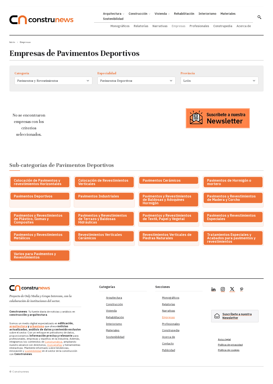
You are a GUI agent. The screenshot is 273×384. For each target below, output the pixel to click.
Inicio (12, 42)
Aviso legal (224, 339)
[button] (259, 17)
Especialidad (106, 73)
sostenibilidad (33, 350)
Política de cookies (229, 350)
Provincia (188, 73)
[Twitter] (232, 290)
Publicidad (168, 350)
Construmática (53, 341)
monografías (54, 344)
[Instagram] (223, 290)
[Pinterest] (241, 290)
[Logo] (51, 288)
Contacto (168, 343)
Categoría (22, 73)
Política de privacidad (230, 344)
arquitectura (18, 326)
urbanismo (37, 326)
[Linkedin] (213, 290)
